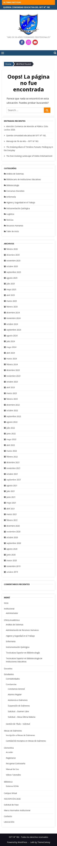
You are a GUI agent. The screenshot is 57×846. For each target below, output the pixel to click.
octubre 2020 (12, 537)
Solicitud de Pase (11, 804)
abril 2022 (10, 445)
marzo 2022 (11, 451)
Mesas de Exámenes (13, 730)
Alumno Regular (15, 694)
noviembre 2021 (13, 468)
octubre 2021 (12, 474)
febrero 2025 (12, 306)
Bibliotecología (12, 185)
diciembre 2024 (13, 312)
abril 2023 (10, 387)
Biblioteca (8, 782)
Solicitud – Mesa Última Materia (21, 717)
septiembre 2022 (13, 416)
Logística (10, 214)
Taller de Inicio (12, 231)
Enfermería (11, 197)
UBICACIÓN (9, 822)
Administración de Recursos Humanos (22, 630)
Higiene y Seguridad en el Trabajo (20, 202)
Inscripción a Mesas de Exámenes (20, 735)
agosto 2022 (11, 422)
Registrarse (11, 758)
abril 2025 (10, 295)
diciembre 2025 (13, 255)
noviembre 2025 (13, 260)
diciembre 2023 (13, 370)
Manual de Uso (12, 769)
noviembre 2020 (13, 531)
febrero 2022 (12, 456)
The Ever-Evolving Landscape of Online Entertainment (29, 156)
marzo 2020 (11, 560)
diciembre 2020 (13, 526)
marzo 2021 (11, 514)
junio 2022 (11, 433)
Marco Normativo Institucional (17, 810)
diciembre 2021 (13, 462)
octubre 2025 (12, 266)
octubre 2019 (12, 572)
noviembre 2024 (13, 318)
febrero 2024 (12, 364)
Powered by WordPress (17, 842)
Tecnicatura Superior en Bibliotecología (23, 652)
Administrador (12, 613)
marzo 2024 (11, 358)
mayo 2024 (11, 347)
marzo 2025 (11, 301)
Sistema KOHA (12, 786)
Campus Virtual (10, 793)
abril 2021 (10, 508)
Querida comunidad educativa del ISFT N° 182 (26, 135)
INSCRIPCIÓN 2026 (12, 799)
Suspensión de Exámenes (19, 705)
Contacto (8, 816)
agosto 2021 (11, 485)
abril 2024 (10, 353)
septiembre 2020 (13, 543)
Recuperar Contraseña (15, 763)
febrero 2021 (12, 520)
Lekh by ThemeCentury (40, 842)
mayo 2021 (11, 502)
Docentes (8, 668)
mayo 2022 (11, 439)
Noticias (9, 220)
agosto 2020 (11, 549)
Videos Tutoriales (13, 774)
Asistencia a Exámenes (18, 700)
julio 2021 (10, 491)
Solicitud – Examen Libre (18, 711)
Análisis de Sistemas (15, 173)
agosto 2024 (11, 335)
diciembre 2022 (13, 405)
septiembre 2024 (13, 329)
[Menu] (2, 53)
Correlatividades (13, 679)
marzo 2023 (11, 393)
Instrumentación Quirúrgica (18, 208)
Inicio (6, 603)
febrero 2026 (12, 249)
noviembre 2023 (13, 376)
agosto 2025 (11, 278)
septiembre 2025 (13, 272)
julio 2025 (10, 283)
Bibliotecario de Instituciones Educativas (23, 179)
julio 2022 (10, 428)
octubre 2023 (12, 381)
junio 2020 (11, 554)
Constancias (11, 684)
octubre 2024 (12, 324)
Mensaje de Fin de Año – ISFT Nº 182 (22, 141)
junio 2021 (11, 497)
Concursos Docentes (15, 191)
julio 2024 (10, 341)
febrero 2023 (12, 399)
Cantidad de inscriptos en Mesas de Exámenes (26, 741)
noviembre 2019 (13, 566)
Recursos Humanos (14, 225)
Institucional (9, 608)
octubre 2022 (12, 410)
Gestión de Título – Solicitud (18, 724)
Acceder (9, 752)
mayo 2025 (11, 289)
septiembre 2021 (13, 479)
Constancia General (16, 689)
